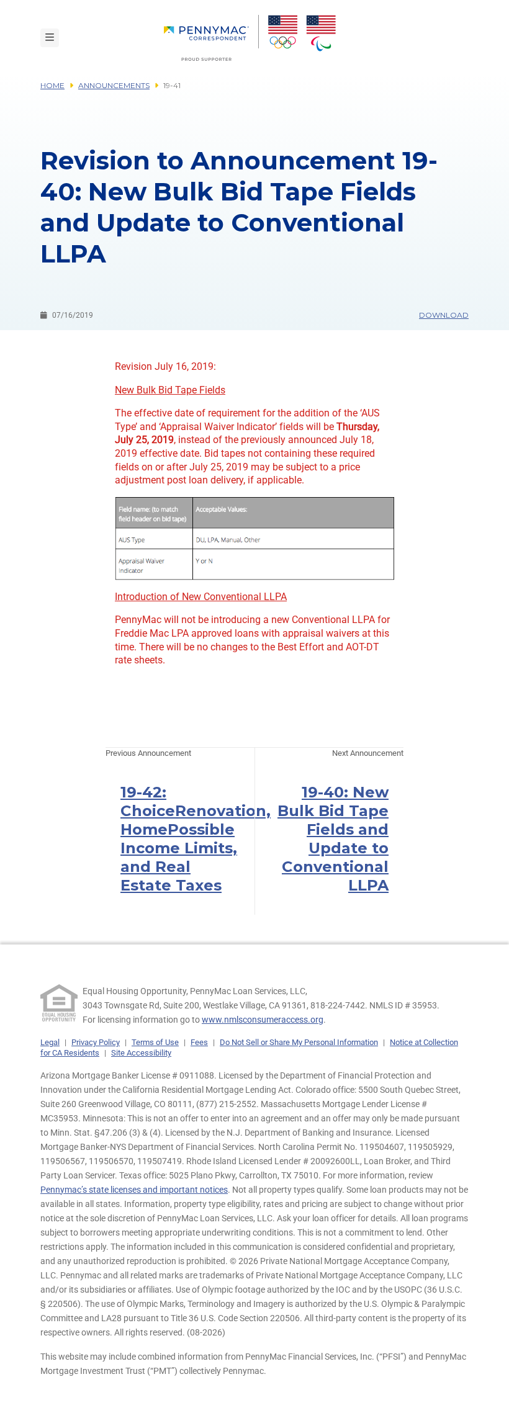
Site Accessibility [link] (141, 1052)
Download (444, 315)
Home (52, 85)
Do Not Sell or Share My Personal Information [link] (299, 1042)
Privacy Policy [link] (95, 1042)
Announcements (114, 85)
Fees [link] (199, 1042)
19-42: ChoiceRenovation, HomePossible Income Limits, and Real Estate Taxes (195, 838)
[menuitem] (211, 38)
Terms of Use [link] (155, 1042)
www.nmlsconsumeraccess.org (262, 1020)
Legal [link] (50, 1042)
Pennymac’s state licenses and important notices (134, 1190)
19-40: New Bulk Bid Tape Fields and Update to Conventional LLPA (333, 838)
